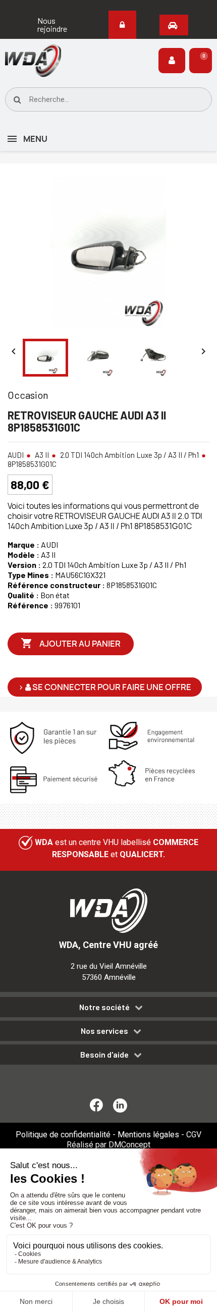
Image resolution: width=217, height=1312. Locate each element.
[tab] (108, 1009)
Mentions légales (148, 1134)
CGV (193, 1134)
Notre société (104, 1007)
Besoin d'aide (104, 1055)
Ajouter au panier (71, 643)
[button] (54, 25)
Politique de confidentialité (63, 1134)
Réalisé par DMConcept (108, 1144)
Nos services (104, 1031)
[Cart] (200, 60)
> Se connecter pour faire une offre (104, 687)
